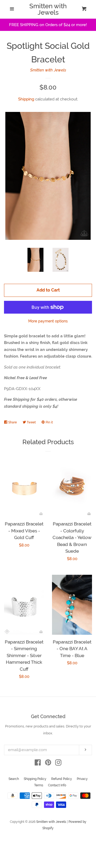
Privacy (82, 779)
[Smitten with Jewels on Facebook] (37, 763)
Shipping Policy (35, 779)
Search (14, 779)
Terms (38, 785)
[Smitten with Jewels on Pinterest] (48, 763)
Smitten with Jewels (48, 9)
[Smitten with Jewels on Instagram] (58, 763)
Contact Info (57, 785)
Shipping (26, 99)
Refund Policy (61, 779)
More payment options (48, 321)
